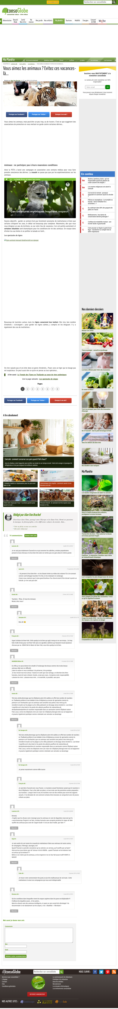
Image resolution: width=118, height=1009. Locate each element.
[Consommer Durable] (45, 1002)
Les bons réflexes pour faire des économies (96, 370)
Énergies (85, 21)
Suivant (5, 92)
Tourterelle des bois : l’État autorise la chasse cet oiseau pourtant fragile (97, 535)
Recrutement (57, 984)
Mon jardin (39, 21)
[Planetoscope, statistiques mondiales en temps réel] (27, 1002)
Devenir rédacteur (21, 529)
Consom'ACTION (93, 21)
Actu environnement (32, 60)
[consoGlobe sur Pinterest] (108, 972)
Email (6, 950)
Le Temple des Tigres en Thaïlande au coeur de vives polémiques (42, 375)
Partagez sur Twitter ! (39, 114)
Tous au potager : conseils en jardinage (94, 350)
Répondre (14, 558)
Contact (4, 982)
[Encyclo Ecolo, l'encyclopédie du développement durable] (61, 1002)
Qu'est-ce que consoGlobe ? (10, 977)
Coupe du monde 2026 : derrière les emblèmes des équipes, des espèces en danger (97, 619)
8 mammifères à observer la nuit (92, 640)
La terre (82, 60)
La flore (71, 60)
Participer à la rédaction (60, 979)
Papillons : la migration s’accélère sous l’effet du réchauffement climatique (97, 556)
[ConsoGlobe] (15, 11)
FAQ (3, 984)
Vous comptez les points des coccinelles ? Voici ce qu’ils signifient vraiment (97, 597)
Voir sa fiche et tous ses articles (25, 526)
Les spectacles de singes (48, 379)
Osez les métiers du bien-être (91, 442)
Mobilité (77, 21)
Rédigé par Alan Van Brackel (26, 515)
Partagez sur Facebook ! (17, 114)
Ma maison (31, 21)
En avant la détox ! (88, 389)
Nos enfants (48, 21)
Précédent (75, 92)
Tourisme (69, 21)
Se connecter (53, 2)
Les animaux (94, 60)
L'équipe (4, 979)
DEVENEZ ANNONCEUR (37, 994)
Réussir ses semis (87, 330)
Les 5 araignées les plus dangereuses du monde (97, 577)
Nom (6, 944)
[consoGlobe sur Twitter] (101, 972)
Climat (61, 60)
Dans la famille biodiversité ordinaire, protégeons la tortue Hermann (94, 513)
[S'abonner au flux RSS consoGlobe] (114, 972)
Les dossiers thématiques (61, 986)
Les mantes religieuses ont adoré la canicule (96, 493)
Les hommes (108, 60)
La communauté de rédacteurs (62, 977)
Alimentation (7, 21)
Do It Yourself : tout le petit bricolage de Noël (96, 431)
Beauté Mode (15, 21)
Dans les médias (58, 982)
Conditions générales (8, 986)
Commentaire (9, 926)
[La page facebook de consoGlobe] (95, 972)
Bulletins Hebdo (48, 60)
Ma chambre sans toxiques (90, 465)
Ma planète (59, 21)
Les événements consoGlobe (62, 988)
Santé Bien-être (23, 21)
